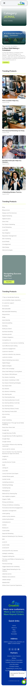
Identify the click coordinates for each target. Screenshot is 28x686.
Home (5, 21)
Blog (3, 46)
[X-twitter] (12, 649)
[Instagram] (15, 649)
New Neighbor (14, 46)
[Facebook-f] (9, 649)
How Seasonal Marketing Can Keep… (13, 130)
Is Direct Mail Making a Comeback (10, 49)
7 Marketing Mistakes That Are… (12, 192)
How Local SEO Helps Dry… (10, 100)
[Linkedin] (18, 649)
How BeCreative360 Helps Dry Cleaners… (11, 161)
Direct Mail (8, 46)
